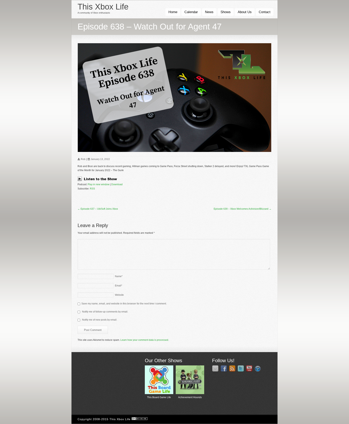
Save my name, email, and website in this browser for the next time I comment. (124, 303)
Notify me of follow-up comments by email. (105, 311)
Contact (264, 12)
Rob (83, 159)
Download (117, 184)
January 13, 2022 (100, 159)
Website (119, 295)
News (209, 12)
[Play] (98, 180)
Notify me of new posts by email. (99, 319)
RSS (92, 188)
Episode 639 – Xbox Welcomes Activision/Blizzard (242, 208)
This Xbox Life (103, 6)
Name (119, 276)
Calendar (191, 12)
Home (172, 12)
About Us (245, 12)
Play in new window (98, 184)
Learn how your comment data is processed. (144, 340)
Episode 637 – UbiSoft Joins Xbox (98, 208)
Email (118, 285)
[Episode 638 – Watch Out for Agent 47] (174, 97)
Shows (226, 12)
